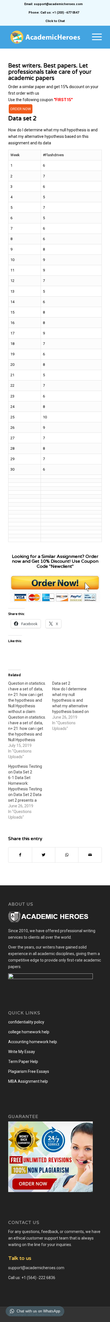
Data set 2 (22, 118)
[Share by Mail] (89, 854)
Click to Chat (55, 21)
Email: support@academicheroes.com (53, 4)
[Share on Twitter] (43, 854)
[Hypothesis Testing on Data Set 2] (30, 792)
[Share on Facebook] (20, 854)
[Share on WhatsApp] (66, 854)
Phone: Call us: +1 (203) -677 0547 (53, 12)
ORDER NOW (20, 109)
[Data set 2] (74, 705)
